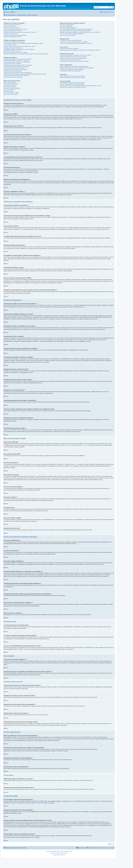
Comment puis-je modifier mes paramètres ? (14, 41)
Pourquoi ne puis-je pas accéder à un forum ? (14, 68)
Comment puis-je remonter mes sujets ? (13, 77)
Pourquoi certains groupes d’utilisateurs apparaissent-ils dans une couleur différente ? (80, 32)
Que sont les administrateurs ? (67, 24)
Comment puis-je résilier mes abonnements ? (70, 70)
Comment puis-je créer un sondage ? (12, 63)
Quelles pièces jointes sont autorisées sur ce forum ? (72, 76)
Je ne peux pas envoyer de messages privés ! (71, 40)
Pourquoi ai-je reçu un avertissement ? (13, 71)
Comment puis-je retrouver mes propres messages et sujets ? (74, 61)
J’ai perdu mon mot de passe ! (11, 33)
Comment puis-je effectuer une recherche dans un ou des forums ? (76, 55)
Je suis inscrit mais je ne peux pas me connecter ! (15, 29)
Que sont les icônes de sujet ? (11, 94)
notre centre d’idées (76, 811)
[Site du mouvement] (11, 6)
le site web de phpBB (62, 248)
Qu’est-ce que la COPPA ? (10, 26)
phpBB (54, 851)
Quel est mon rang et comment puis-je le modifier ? (16, 52)
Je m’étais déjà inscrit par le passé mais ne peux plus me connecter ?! (20, 32)
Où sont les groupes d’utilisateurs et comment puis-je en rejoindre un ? (76, 29)
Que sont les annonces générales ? (12, 88)
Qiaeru (65, 853)
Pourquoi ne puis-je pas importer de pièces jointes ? (16, 69)
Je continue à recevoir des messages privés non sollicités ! (74, 41)
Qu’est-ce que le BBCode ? (10, 82)
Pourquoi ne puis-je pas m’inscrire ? (12, 27)
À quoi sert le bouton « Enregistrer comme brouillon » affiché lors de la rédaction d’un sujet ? (25, 74)
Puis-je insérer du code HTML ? (11, 83)
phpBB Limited (43, 801)
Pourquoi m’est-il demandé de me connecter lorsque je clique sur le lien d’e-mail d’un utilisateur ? (26, 53)
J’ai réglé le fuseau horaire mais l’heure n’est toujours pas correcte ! (19, 46)
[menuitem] (13, 12)
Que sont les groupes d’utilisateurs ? (68, 27)
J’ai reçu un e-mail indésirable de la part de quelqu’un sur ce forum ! (76, 43)
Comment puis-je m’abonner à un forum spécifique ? (72, 69)
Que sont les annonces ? (9, 89)
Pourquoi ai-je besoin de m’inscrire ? (12, 24)
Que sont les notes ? (8, 91)
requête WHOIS (8, 823)
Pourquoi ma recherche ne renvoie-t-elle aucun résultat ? (73, 56)
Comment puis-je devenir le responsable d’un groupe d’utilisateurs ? (76, 30)
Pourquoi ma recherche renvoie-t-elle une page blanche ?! (73, 58)
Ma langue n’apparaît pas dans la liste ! (13, 48)
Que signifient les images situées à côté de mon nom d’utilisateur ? (19, 49)
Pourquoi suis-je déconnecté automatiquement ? (15, 35)
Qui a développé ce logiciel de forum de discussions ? (72, 82)
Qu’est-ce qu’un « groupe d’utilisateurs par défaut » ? (72, 33)
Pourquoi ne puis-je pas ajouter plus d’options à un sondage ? (18, 65)
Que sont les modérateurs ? (66, 26)
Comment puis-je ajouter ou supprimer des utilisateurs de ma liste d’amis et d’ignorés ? (80, 50)
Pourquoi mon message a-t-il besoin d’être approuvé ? (16, 75)
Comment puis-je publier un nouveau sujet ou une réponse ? (18, 59)
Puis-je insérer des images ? (10, 86)
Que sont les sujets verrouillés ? (11, 92)
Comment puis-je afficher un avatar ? (12, 50)
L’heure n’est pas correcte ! (10, 44)
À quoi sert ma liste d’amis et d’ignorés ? (69, 48)
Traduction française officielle (56, 853)
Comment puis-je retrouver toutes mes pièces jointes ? (73, 77)
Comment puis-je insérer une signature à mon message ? (17, 62)
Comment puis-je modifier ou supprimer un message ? (16, 60)
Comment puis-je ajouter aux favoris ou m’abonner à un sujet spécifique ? (77, 67)
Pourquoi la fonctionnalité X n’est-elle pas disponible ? (72, 84)
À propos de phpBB (42, 803)
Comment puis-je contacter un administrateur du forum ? (73, 87)
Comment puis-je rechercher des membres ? (70, 59)
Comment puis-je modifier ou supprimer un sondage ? (16, 66)
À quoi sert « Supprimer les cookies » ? (13, 36)
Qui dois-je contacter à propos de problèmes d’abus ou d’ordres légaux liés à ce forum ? (80, 85)
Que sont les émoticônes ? (10, 85)
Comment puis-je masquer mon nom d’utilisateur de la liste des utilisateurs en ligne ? (23, 43)
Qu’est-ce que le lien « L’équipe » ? (68, 35)
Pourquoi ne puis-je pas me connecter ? (13, 30)
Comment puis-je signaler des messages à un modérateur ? (18, 72)
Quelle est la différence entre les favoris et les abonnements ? (74, 66)
